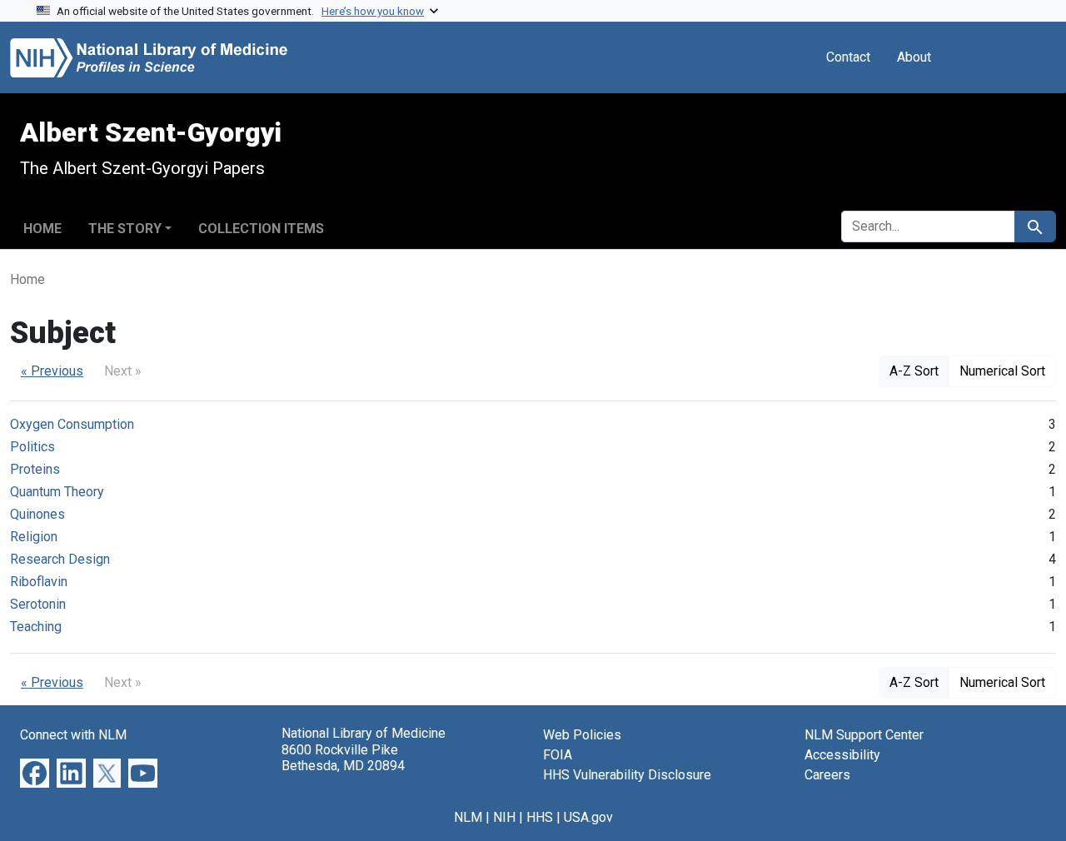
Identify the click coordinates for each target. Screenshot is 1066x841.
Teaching (36, 626)
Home (42, 228)
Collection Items (261, 228)
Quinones (37, 514)
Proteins (35, 469)
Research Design (60, 559)
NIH (504, 817)
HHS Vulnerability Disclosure (627, 775)
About (914, 57)
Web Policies (582, 735)
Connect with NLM (73, 735)
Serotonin (38, 604)
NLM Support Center (864, 735)
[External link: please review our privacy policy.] (34, 772)
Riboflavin (38, 582)
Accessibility (842, 755)
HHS (539, 817)
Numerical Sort (1002, 371)
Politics (32, 447)
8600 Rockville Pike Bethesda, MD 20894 (343, 758)
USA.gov (588, 817)
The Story (125, 228)
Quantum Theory (57, 492)
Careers (827, 775)
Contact (848, 57)
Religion (33, 537)
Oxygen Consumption (72, 424)
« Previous (52, 371)
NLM (468, 817)
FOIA (557, 755)
